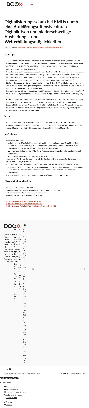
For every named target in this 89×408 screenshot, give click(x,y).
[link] (15, 5)
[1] (7, 201)
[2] (7, 204)
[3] (7, 206)
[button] (9, 378)
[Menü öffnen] (32, 6)
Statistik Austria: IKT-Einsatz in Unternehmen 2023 (25, 201)
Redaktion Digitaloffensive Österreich (31, 47)
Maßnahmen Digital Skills (54, 47)
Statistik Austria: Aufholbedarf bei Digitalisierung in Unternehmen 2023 (32, 206)
